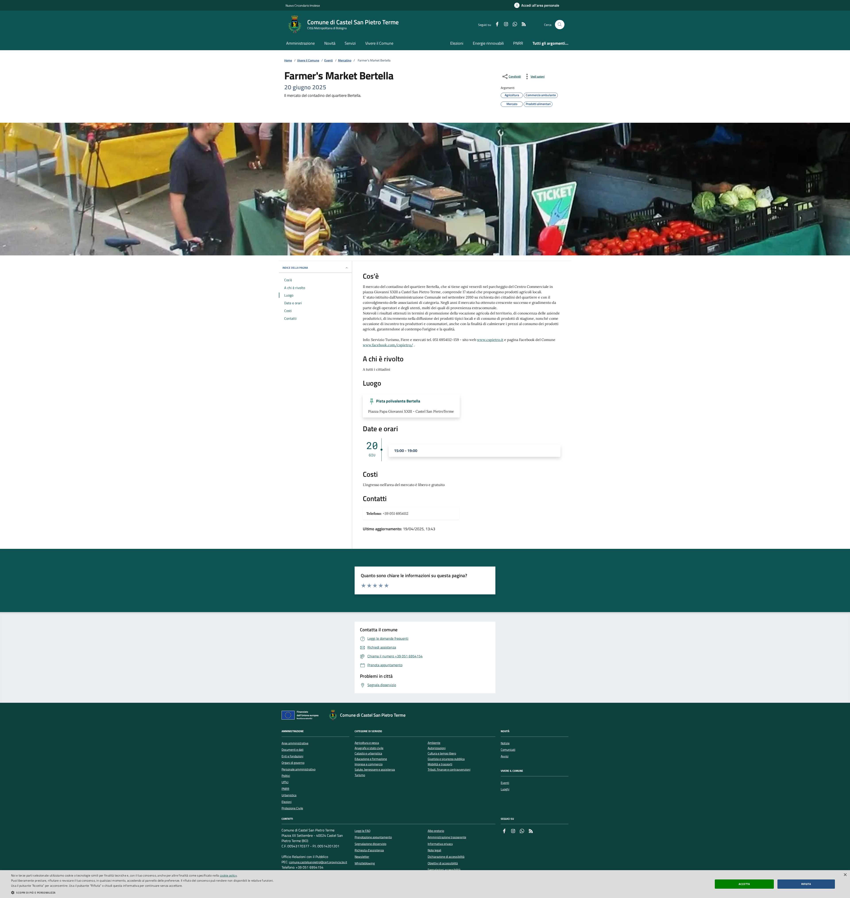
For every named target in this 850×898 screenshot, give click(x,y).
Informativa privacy (440, 843)
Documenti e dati (292, 749)
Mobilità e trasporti (440, 764)
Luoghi (505, 789)
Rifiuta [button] (806, 884)
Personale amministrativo (298, 769)
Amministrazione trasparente (447, 837)
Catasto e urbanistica (368, 753)
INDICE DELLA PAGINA (295, 268)
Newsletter (362, 856)
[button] (142, 892)
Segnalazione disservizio (370, 843)
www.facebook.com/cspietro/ (388, 345)
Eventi (328, 60)
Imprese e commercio (368, 764)
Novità (329, 43)
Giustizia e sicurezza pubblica (446, 759)
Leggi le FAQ (362, 830)
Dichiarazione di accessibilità (446, 856)
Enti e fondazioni (292, 756)
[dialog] (425, 884)
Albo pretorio (436, 830)
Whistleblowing (365, 863)
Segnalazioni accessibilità (444, 869)
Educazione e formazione (371, 759)
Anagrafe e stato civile (369, 748)
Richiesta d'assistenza (369, 850)
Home (288, 60)
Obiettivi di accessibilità (443, 863)
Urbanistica (289, 795)
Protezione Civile (292, 808)
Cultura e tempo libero (442, 753)
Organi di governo (293, 762)
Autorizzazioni (437, 748)
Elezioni (456, 43)
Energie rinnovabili (488, 43)
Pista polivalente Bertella (398, 401)
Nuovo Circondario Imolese (303, 5)
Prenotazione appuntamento (373, 837)
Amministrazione (300, 43)
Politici (286, 775)
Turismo (360, 775)
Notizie (505, 743)
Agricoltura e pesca (367, 743)
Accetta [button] (744, 884)
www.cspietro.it (490, 339)
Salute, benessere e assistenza (375, 769)
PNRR (518, 43)
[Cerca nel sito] (559, 24)
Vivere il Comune (379, 43)
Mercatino (344, 60)
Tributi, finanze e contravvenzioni (449, 769)
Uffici (285, 782)
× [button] (845, 875)
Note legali (434, 850)
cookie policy (228, 875)
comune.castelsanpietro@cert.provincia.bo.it (318, 862)
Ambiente (434, 743)
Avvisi (504, 756)
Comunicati (508, 749)
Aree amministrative (295, 743)
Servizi (350, 43)
